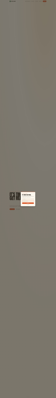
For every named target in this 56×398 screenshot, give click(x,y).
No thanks (28, 204)
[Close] (34, 193)
